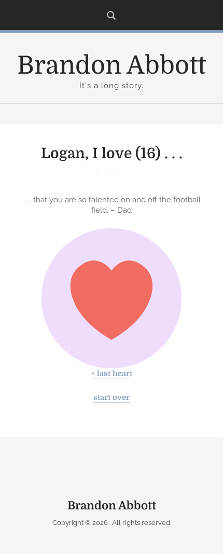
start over (111, 397)
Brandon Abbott (111, 65)
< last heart (111, 373)
